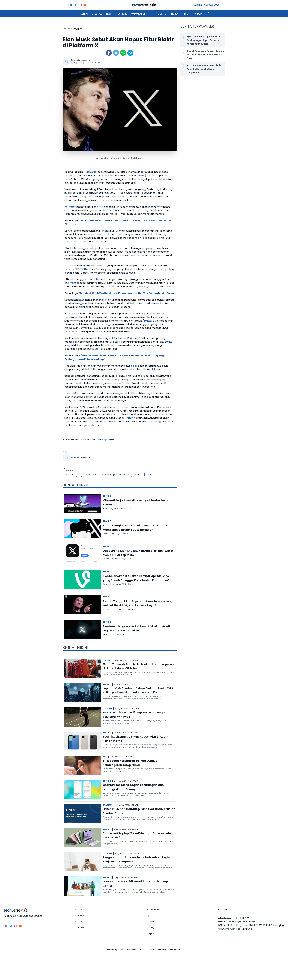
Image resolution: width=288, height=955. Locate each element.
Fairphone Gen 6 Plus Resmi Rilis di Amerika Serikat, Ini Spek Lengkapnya (205, 69)
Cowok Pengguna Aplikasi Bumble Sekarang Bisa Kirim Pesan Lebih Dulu (205, 54)
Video (198, 13)
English (186, 13)
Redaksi (131, 949)
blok (161, 179)
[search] (209, 13)
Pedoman (175, 949)
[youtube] (85, 4)
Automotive (138, 13)
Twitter (140, 175)
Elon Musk (91, 172)
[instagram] (80, 4)
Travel (110, 13)
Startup (162, 13)
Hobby (174, 13)
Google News (107, 439)
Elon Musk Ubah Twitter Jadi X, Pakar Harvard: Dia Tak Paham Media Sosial (127, 293)
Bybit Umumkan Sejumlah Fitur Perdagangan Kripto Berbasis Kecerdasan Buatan (203, 40)
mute (73, 283)
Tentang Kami (115, 949)
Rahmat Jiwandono (80, 60)
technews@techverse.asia (242, 921)
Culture (122, 13)
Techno (83, 13)
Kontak (162, 949)
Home (66, 28)
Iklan (142, 949)
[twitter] (75, 4)
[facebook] (70, 4)
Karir (151, 949)
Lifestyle (97, 13)
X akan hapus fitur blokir (116, 474)
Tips (151, 13)
